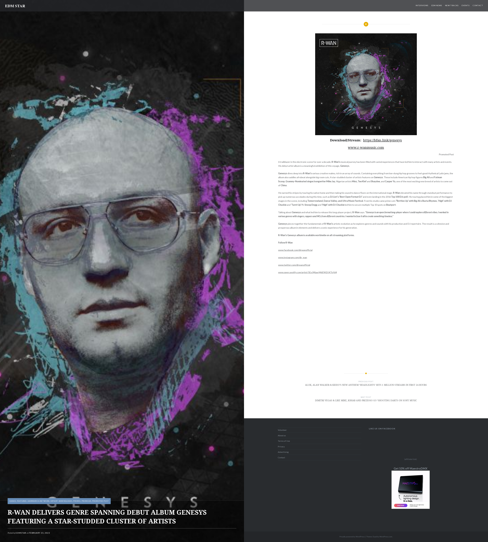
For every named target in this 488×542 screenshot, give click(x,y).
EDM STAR (15, 6)
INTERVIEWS (422, 5)
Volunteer (282, 430)
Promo (77, 501)
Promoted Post (100, 501)
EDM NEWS (436, 5)
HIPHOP (54, 501)
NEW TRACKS (452, 5)
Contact (281, 457)
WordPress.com (385, 537)
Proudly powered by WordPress (352, 537)
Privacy (281, 446)
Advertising (283, 452)
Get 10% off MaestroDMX (410, 468)
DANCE (13, 501)
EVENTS (466, 5)
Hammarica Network (38, 501)
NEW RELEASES (65, 501)
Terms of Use (284, 441)
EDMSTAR (21, 533)
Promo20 (86, 501)
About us (282, 435)
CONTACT (478, 5)
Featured (22, 501)
